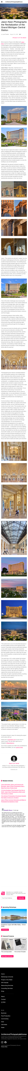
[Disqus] (14, 825)
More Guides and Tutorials (7, 956)
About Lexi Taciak (14, 763)
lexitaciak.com (14, 769)
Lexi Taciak (6, 34)
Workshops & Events (7, 977)
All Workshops (5, 929)
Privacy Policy (4, 1046)
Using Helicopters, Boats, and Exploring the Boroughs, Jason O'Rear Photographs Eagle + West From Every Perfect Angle (13, 786)
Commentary (5, 1019)
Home (3, 974)
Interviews (4, 1024)
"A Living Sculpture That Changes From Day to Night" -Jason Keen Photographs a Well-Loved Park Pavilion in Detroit (13, 791)
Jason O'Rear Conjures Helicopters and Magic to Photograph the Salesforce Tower (13, 800)
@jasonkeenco (10, 743)
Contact (3, 999)
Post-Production (5, 1016)
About (3, 996)
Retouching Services (7, 985)
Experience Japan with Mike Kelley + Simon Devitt (13, 925)
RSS (3, 1002)
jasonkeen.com (12, 739)
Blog (2, 1010)
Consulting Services (7, 988)
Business (3, 1013)
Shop (2, 991)
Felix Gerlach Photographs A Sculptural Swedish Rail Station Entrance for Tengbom (13, 796)
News (2, 1027)
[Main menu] (2, 1)
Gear (2, 1021)
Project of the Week (19, 38)
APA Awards (4, 982)
